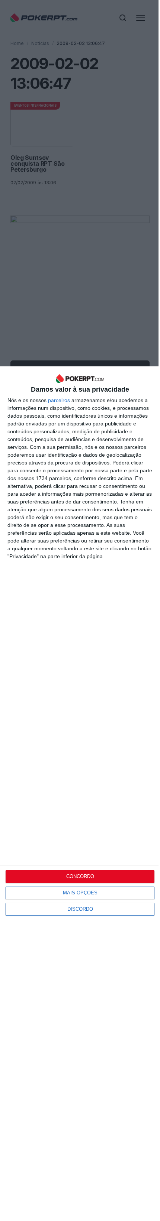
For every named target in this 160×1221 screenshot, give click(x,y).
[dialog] (80, 793)
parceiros (59, 400)
